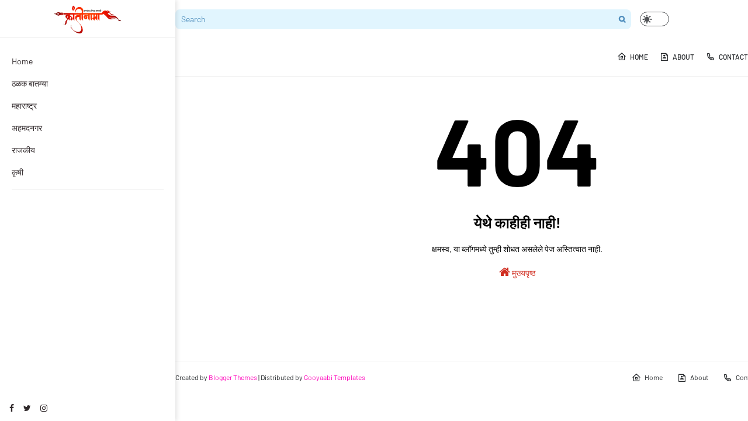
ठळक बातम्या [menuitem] (30, 83)
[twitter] (27, 408)
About (699, 377)
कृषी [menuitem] (17, 172)
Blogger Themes (233, 377)
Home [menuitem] (22, 61)
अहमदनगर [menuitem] (27, 128)
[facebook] (11, 408)
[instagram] (43, 408)
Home (654, 377)
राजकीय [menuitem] (23, 150)
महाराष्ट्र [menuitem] (24, 106)
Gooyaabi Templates (334, 377)
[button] (654, 19)
